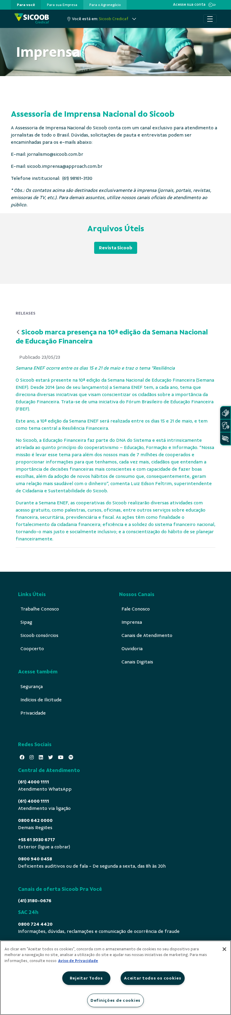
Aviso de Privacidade (78, 961)
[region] (115, 977)
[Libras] (225, 413)
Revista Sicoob (115, 248)
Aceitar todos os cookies (152, 978)
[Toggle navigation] (210, 18)
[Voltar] (18, 332)
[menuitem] (26, 5)
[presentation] (26, 5)
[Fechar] (224, 949)
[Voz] (225, 426)
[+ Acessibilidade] (225, 438)
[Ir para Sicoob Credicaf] (31, 18)
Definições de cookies (115, 1000)
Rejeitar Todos (86, 978)
